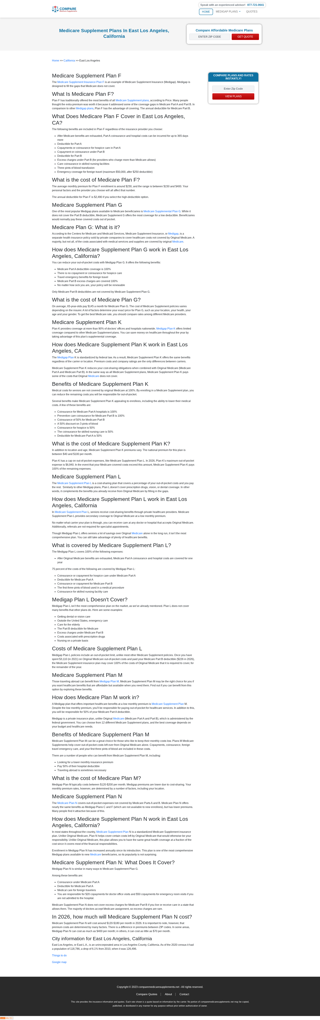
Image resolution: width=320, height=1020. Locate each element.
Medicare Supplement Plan (71, 512)
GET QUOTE (245, 36)
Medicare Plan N (67, 803)
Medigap (173, 233)
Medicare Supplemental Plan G (162, 211)
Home (206, 11)
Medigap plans (85, 108)
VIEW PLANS (233, 96)
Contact (184, 994)
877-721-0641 (255, 4)
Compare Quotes (146, 994)
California (69, 60)
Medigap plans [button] (227, 11)
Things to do (59, 955)
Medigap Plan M (109, 681)
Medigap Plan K (165, 328)
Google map (59, 962)
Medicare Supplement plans (132, 100)
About (168, 994)
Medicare (177, 241)
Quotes (252, 11)
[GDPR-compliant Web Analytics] (6, 1018)
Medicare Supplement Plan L (74, 483)
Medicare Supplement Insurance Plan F (80, 82)
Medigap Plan (65, 357)
